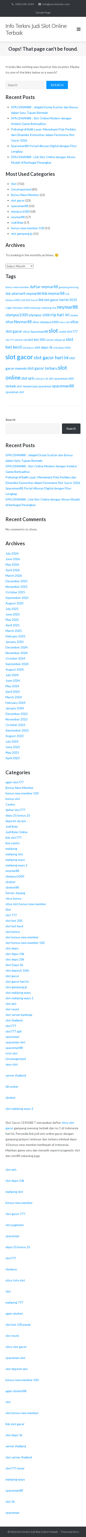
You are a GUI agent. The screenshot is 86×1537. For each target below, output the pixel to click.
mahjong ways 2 (16, 865)
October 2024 (15, 658)
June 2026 (13, 559)
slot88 (62, 331)
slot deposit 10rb (17, 970)
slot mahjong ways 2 (19, 998)
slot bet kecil (14, 926)
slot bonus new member (22, 937)
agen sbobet (14, 1313)
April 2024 (13, 691)
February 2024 (15, 702)
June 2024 (13, 680)
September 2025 (17, 598)
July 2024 (12, 675)
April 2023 (13, 758)
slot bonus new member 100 (25, 943)
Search (10, 419)
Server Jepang (15, 893)
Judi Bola (17, 222)
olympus (11, 1269)
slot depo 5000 (62, 347)
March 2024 (14, 697)
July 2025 (12, 609)
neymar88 (18, 217)
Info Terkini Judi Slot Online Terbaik (37, 1531)
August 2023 (15, 736)
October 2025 (15, 592)
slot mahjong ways (18, 992)
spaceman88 (19, 206)
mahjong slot (48, 307)
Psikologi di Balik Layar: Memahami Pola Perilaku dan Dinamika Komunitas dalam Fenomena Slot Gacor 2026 (43, 134)
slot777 (72, 331)
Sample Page (43, 12)
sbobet (74, 315)
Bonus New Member (25, 195)
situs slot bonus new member (26, 904)
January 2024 (15, 708)
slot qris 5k (41, 378)
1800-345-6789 (24, 4)
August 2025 (15, 603)
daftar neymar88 (44, 287)
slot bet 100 (20, 339)
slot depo (12, 948)
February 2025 (15, 636)
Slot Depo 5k (14, 965)
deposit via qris (16, 821)
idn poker (12, 1086)
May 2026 (12, 564)
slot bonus (28, 347)
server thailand (16, 1075)
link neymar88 (53, 293)
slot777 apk (14, 1031)
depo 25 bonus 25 (18, 815)
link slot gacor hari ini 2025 (58, 300)
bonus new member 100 (27, 228)
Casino (10, 804)
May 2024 (12, 686)
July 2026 (12, 553)
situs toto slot (15, 1280)
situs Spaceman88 (35, 331)
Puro (76, 1531)
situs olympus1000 (45, 322)
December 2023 (17, 714)
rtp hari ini (60, 314)
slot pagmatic (15, 1225)
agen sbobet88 (16, 1391)
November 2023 (17, 719)
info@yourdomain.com (56, 4)
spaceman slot (15, 392)
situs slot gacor (16, 1347)
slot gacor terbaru (42, 368)
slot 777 (10, 339)
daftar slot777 (15, 810)
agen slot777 (15, 782)
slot (53, 330)
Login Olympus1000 (17, 307)
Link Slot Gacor (29, 300)
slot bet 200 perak (55, 339)
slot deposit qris (17, 1369)
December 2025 (17, 581)
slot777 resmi (15, 1468)
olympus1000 (20, 211)
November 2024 (17, 653)
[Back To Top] (75, 1526)
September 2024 (17, 664)
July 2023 (12, 741)
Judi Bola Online (17, 832)
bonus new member (17, 287)
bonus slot (13, 799)
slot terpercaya (27, 386)
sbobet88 (12, 887)
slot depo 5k (43, 347)
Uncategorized (21, 189)
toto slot (12, 1053)
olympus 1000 (39, 315)
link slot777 (13, 837)
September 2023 (17, 730)
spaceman (44, 386)
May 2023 (12, 752)
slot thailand (14, 1020)
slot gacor (18, 200)
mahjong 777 (14, 1302)
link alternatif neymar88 (23, 293)
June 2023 (13, 747)
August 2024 (15, 669)
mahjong (35, 307)
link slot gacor (15, 1424)
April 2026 (13, 570)
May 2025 (12, 619)
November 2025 (17, 586)
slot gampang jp (22, 233)
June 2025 (13, 614)
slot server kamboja (19, 1015)
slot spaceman (58, 378)
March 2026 (14, 575)
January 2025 (15, 642)
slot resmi (12, 1009)
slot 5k (10, 1501)
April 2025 (13, 625)
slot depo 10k (15, 954)
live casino (13, 843)
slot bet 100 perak (18, 1324)
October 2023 (15, 725)
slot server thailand (19, 1457)
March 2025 (14, 631)
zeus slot (12, 1064)
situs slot (64, 322)
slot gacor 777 (15, 1214)
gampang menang (69, 287)
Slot (14, 184)
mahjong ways (15, 860)
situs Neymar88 (19, 321)
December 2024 (17, 647)
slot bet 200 (36, 340)
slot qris (28, 378)
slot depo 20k (15, 959)
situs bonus (14, 898)
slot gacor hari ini (51, 357)
